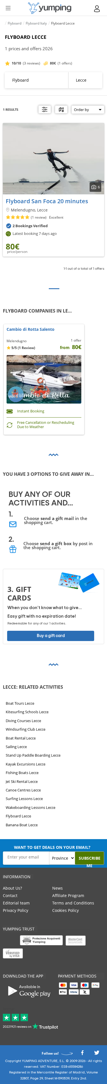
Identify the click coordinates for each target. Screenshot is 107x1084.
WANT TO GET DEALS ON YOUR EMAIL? (52, 847)
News (57, 888)
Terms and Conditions (73, 903)
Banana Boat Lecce (22, 824)
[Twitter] (97, 1054)
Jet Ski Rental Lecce (22, 781)
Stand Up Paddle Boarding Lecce (33, 755)
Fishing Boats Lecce (22, 772)
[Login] (97, 8)
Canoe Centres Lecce (23, 790)
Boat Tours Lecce (20, 703)
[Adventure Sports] (49, 8)
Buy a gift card (51, 636)
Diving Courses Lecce (23, 720)
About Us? (12, 888)
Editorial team (16, 903)
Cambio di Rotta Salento (30, 329)
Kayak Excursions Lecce (25, 764)
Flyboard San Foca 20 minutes (47, 201)
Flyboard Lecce (18, 816)
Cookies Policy (65, 910)
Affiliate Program (68, 895)
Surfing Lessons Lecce (24, 798)
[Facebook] (82, 1054)
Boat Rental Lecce (21, 737)
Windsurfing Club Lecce (25, 729)
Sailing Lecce (16, 746)
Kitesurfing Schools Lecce (27, 711)
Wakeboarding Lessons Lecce (30, 807)
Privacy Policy (15, 910)
